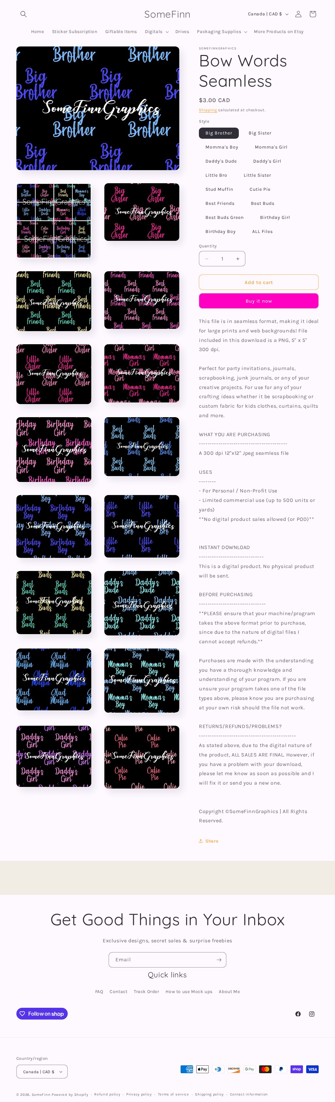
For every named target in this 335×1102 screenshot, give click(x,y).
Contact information (249, 1094)
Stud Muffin (219, 189)
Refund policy (107, 1094)
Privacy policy (139, 1094)
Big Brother (218, 133)
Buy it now (259, 301)
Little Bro (216, 175)
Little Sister (257, 175)
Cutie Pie (260, 189)
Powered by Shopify (70, 1095)
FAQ (99, 991)
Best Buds (262, 203)
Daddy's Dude (221, 161)
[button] (23, 14)
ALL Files (262, 231)
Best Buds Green (224, 217)
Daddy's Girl (267, 161)
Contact (118, 991)
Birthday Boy (220, 231)
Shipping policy (209, 1094)
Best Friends (220, 203)
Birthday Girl (275, 217)
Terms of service (173, 1094)
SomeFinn (41, 1095)
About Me (229, 991)
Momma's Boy (221, 147)
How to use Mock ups (189, 991)
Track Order (146, 991)
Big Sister (260, 133)
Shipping (208, 110)
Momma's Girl (271, 147)
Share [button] (211, 841)
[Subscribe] (219, 960)
